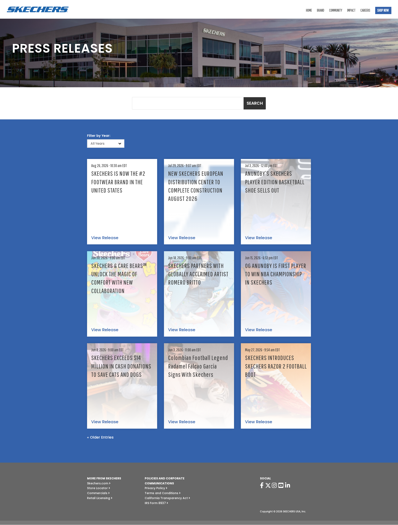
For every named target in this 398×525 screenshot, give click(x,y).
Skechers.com (98, 483)
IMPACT (351, 10)
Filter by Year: (98, 135)
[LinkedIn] (288, 485)
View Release (104, 237)
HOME (309, 10)
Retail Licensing (99, 498)
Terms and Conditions (162, 493)
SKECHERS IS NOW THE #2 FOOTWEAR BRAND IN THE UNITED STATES (118, 182)
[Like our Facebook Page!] (262, 485)
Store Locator (98, 488)
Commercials (97, 493)
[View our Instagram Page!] (275, 485)
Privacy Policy (155, 488)
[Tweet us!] (268, 485)
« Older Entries (100, 437)
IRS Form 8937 (156, 503)
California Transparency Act (167, 498)
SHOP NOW (383, 10)
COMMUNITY (335, 10)
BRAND (320, 10)
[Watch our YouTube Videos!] (281, 485)
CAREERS (365, 10)
